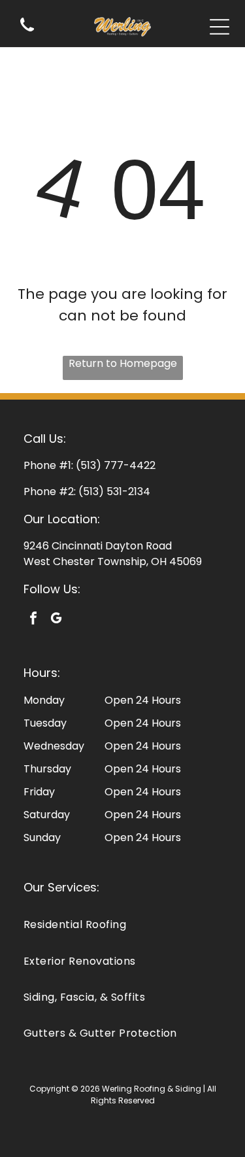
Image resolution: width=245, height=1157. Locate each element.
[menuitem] (122, 924)
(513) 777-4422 (115, 465)
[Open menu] (219, 27)
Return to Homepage (123, 363)
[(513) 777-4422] (27, 32)
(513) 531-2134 (114, 491)
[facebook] (33, 619)
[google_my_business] (56, 619)
